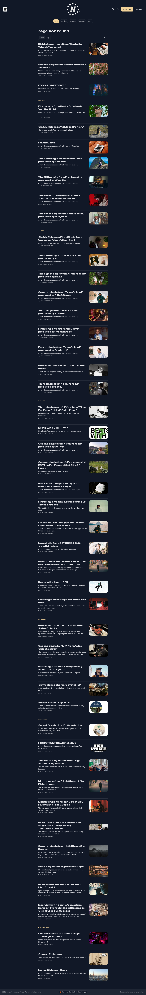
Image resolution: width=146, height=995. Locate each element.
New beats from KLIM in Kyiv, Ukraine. (53, 471)
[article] (73, 51)
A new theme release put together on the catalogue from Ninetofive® (60, 747)
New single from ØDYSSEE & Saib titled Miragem (59, 544)
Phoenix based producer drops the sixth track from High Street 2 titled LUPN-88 (60, 871)
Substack (123, 992)
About (90, 21)
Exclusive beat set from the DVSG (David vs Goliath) (58, 88)
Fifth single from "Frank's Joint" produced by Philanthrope (58, 330)
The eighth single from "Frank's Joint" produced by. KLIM (62, 275)
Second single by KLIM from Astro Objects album (60, 647)
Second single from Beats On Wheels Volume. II (62, 66)
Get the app (82, 992)
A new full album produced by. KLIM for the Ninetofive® (60, 371)
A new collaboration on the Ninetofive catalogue (57, 549)
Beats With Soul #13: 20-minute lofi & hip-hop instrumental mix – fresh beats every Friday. (61, 586)
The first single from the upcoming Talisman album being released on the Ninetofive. (60, 832)
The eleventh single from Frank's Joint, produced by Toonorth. (59, 197)
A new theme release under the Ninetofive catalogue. (59, 489)
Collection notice (35, 992)
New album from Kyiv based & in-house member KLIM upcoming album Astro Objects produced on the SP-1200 (60, 632)
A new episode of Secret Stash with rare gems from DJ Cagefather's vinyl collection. (59, 729)
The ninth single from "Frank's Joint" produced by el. (61, 257)
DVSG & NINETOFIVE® (52, 85)
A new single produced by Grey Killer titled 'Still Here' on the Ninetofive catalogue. (62, 607)
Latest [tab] (42, 38)
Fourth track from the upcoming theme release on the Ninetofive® (59, 940)
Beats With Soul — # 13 (53, 582)
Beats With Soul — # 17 (53, 427)
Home (56, 21)
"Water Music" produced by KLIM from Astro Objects (59, 672)
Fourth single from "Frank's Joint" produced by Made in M (59, 349)
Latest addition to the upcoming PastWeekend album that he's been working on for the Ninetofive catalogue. (60, 568)
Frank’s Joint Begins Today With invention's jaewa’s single (58, 485)
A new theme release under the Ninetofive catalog (58, 165)
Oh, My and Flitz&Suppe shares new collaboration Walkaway (61, 524)
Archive (82, 21)
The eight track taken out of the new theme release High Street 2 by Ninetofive (60, 809)
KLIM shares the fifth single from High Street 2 (59, 886)
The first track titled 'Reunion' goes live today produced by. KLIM (61, 509)
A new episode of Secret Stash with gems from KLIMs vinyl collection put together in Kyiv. (61, 707)
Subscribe (127, 9)
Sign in (139, 9)
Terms (27, 992)
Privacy (22, 992)
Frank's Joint (46, 142)
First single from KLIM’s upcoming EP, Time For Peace (62, 503)
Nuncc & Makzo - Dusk (52, 970)
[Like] (39, 58)
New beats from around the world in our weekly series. (60, 431)
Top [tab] (48, 38)
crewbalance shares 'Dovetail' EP (59, 684)
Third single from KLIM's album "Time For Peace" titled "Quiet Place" (62, 409)
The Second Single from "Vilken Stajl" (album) (56, 130)
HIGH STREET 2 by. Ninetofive (57, 742)
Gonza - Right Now (50, 954)
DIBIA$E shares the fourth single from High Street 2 (59, 935)
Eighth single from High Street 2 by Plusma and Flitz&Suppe (60, 803)
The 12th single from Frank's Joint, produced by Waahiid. (60, 178)
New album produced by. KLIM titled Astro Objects (61, 627)
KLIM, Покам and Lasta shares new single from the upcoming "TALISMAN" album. (59, 825)
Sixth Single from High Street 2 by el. (61, 866)
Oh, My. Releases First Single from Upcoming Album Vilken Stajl (60, 238)
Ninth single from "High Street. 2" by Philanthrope (61, 783)
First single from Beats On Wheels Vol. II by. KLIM (60, 108)
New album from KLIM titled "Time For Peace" (62, 367)
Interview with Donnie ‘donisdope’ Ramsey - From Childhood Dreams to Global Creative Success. (61, 907)
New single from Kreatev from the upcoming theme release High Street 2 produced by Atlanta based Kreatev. (61, 853)
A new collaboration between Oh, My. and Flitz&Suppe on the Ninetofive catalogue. (62, 529)
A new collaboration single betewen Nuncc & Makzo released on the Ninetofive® (62, 974)
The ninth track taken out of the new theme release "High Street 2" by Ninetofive (60, 788)
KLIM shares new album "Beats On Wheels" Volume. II (60, 45)
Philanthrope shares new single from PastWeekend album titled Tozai (62, 563)
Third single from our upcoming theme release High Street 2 (62, 957)
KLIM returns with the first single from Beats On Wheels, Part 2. (62, 113)
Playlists (64, 21)
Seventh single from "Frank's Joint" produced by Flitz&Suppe (60, 293)
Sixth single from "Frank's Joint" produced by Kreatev (58, 312)
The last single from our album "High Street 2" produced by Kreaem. (61, 768)
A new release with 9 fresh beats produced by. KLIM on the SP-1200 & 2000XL (61, 51)
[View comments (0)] (54, 58)
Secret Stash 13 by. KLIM (54, 702)
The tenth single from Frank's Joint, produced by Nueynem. (61, 215)
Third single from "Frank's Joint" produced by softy (58, 385)
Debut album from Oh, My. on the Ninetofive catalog (59, 243)
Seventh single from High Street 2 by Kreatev (61, 847)
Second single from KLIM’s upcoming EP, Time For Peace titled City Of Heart (62, 465)
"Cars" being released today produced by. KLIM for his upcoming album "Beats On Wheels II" (59, 72)
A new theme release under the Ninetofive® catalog (58, 146)
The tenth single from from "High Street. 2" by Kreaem (59, 762)
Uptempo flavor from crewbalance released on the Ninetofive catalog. (62, 689)
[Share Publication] (118, 9)
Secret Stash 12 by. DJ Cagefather (60, 725)
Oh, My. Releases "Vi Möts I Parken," (61, 126)
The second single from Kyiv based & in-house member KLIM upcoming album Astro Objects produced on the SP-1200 (62, 653)
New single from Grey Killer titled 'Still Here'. (62, 601)
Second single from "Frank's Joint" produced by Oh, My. (60, 445)
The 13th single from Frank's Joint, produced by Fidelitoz (60, 160)
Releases (73, 21)
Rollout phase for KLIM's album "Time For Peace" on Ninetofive (58, 414)
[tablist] (44, 37)
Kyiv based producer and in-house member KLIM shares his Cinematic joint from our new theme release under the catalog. (61, 891)
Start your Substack (68, 992)
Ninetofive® (48, 55)
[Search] (113, 9)
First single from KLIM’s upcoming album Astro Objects (60, 668)
